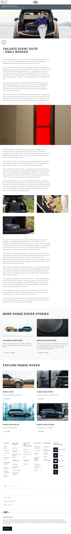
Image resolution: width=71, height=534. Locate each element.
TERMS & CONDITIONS (9, 501)
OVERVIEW (15, 448)
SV (4, 455)
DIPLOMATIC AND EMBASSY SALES (16, 456)
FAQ (24, 456)
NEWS (36, 470)
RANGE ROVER (5, 447)
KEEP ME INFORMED (6, 472)
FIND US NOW (36, 453)
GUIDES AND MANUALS (15, 473)
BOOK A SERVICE (16, 470)
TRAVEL (45, 456)
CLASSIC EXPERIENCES (47, 459)
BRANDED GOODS (6, 468)
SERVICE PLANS (27, 452)
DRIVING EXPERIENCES (47, 450)
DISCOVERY (7, 453)
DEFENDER (6, 450)
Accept (7, 528)
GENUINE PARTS (27, 454)
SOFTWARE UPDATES (15, 467)
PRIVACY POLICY (8, 505)
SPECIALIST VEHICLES (15, 451)
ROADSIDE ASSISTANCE (37, 447)
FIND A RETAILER (6, 475)
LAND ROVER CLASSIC (37, 467)
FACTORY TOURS (46, 453)
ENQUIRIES (37, 450)
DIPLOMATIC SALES (7, 458)
